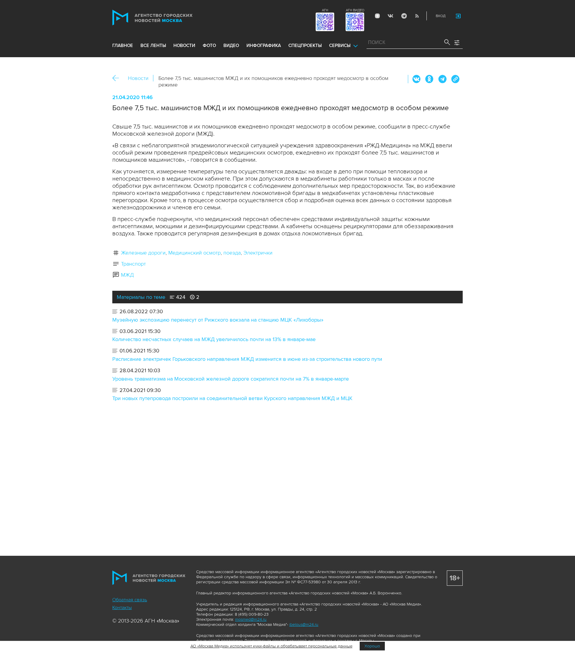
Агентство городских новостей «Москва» (163, 17)
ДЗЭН (377, 15)
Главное (122, 45)
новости (184, 45)
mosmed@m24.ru (251, 619)
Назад (117, 78)
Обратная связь (129, 600)
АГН (325, 10)
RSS (416, 15)
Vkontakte (390, 15)
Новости (138, 78)
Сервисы (339, 45)
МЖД (127, 275)
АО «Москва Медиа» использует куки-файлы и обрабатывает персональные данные (271, 646)
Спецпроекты (305, 45)
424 (180, 297)
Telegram (403, 15)
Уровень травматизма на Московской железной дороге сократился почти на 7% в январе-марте (230, 379)
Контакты (122, 608)
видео (231, 45)
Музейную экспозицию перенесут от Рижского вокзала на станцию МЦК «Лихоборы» (217, 320)
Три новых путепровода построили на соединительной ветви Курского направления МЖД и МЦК (232, 398)
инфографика (263, 45)
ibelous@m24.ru (303, 624)
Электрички (258, 252)
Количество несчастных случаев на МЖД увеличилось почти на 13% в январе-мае (214, 339)
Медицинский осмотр (194, 252)
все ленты (153, 45)
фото (209, 45)
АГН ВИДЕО (355, 10)
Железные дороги (143, 252)
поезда (232, 252)
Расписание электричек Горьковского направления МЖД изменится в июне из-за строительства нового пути (247, 359)
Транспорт (133, 264)
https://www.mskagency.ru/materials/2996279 (455, 79)
